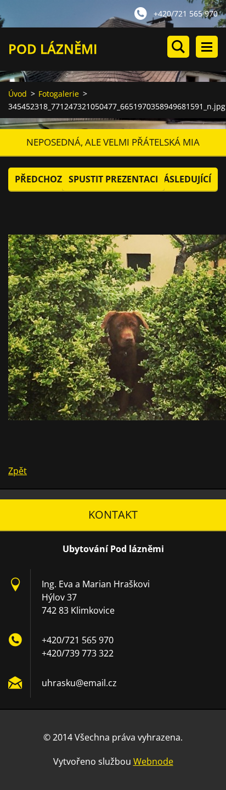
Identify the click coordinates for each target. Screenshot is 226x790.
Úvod (17, 93)
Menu (207, 47)
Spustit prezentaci (113, 179)
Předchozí (40, 179)
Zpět (17, 471)
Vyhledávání (178, 47)
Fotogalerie (58, 93)
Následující (183, 179)
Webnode (153, 761)
